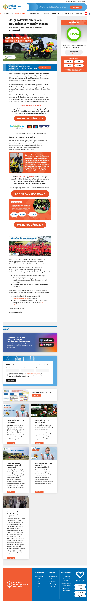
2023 (39, 581)
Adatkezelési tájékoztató (66, 589)
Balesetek (53, 579)
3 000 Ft (68, 61)
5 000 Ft (79, 61)
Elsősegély (52, 584)
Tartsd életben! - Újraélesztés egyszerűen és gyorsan (15, 514)
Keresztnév (39, 367)
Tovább (36, 395)
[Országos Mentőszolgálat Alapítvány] (20, 7)
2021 (39, 586)
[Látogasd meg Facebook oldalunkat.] (46, 340)
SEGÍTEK (44, 67)
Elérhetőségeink (66, 583)
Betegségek (52, 581)
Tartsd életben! (49, 13)
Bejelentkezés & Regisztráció (76, 1)
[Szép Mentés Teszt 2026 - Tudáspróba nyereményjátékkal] (44, 453)
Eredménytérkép (34, 13)
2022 (39, 584)
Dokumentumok (66, 586)
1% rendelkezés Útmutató (41, 392)
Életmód (52, 586)
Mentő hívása (53, 576)
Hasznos (53, 572)
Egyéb (79, 65)
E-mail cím (9, 367)
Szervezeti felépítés (66, 580)
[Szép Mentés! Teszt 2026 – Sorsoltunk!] (16, 410)
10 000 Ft (68, 65)
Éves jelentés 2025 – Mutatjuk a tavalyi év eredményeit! (14, 465)
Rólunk (79, 13)
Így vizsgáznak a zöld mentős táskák (42, 421)
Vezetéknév (25, 367)
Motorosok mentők (66, 13)
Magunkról (66, 572)
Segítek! (76, 7)
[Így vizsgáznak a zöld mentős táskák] (44, 410)
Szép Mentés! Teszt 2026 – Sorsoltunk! (15, 421)
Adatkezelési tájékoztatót (33, 373)
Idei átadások (39, 576)
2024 (39, 579)
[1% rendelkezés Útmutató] (16, 395)
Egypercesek (20, 13)
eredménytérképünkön (20, 298)
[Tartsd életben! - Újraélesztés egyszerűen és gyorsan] (16, 502)
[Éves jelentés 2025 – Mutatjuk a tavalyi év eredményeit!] (16, 453)
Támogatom (8, 13)
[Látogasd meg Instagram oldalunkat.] (46, 345)
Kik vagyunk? (66, 576)
